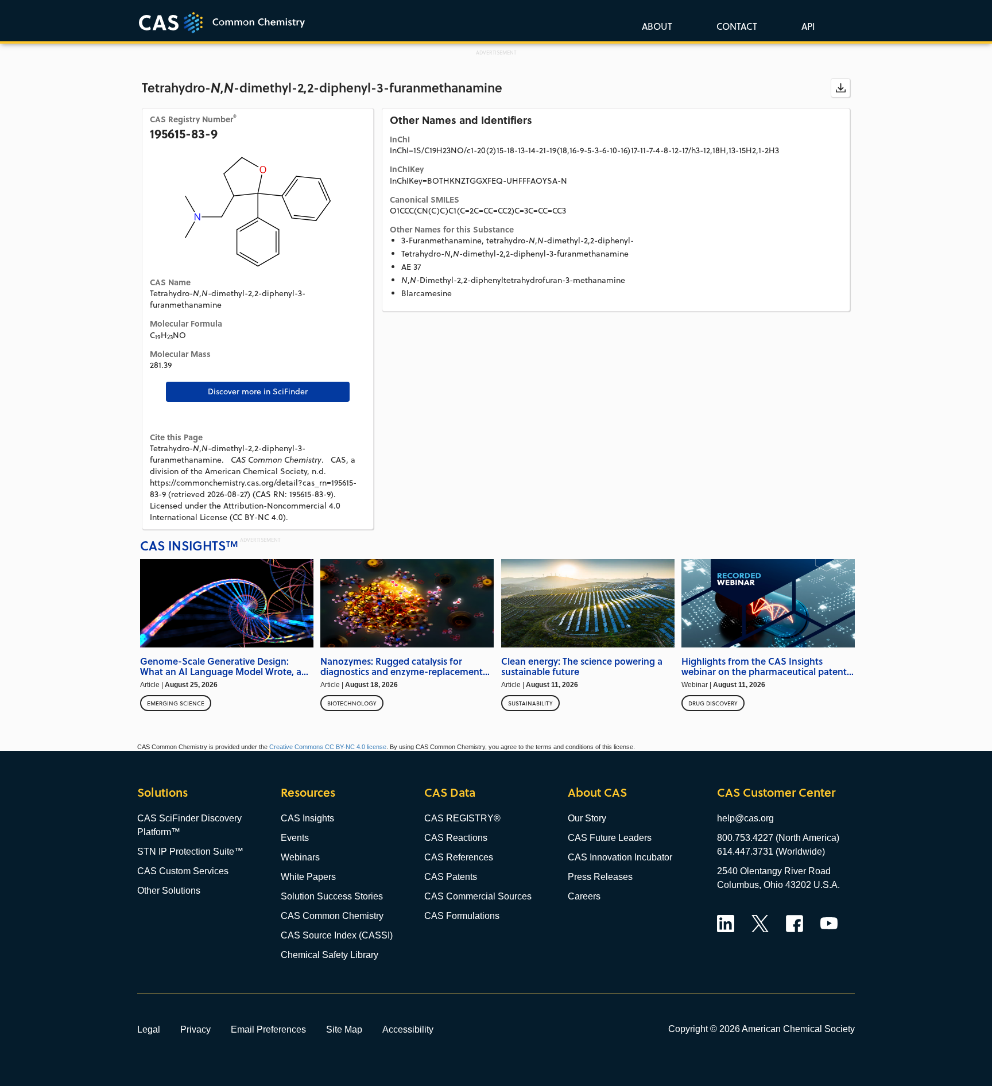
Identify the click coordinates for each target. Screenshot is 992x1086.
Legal (148, 1029)
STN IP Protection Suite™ (190, 851)
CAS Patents (450, 877)
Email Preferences (268, 1029)
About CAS (597, 792)
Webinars (300, 857)
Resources (308, 792)
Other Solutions (168, 890)
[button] (806, 26)
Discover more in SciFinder (258, 391)
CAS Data (449, 792)
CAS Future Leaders (610, 838)
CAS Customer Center (776, 792)
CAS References (458, 857)
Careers (584, 896)
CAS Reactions (455, 838)
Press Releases (600, 877)
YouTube (829, 923)
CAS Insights (307, 818)
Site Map (344, 1029)
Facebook (794, 923)
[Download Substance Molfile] (840, 88)
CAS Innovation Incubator (620, 857)
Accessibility (407, 1029)
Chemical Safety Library (329, 955)
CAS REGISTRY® (462, 818)
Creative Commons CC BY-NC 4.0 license (327, 746)
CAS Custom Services (182, 871)
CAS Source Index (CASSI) (337, 935)
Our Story (587, 818)
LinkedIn (725, 923)
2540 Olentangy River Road (774, 871)
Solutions (162, 792)
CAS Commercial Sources (478, 896)
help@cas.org (745, 818)
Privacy (195, 1029)
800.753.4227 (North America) (778, 838)
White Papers (308, 877)
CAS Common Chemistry (332, 916)
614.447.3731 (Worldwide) (771, 851)
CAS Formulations (461, 916)
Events (295, 838)
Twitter (760, 923)
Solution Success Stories (332, 896)
